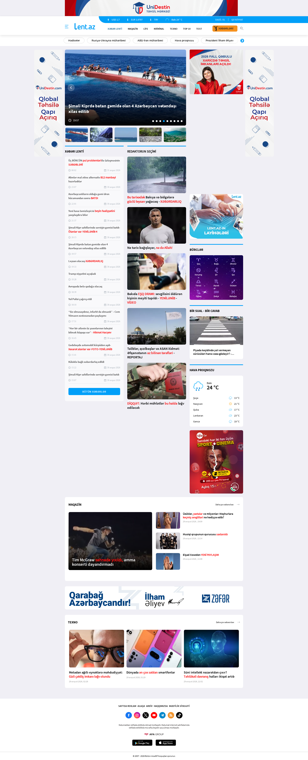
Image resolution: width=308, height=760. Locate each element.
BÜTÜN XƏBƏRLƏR (94, 391)
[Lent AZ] (85, 26)
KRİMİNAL (159, 28)
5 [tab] (167, 121)
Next (242, 41)
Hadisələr (74, 40)
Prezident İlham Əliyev (219, 40)
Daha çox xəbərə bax (224, 504)
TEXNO (173, 28)
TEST (199, 28)
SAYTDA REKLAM (127, 706)
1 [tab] (153, 121)
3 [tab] (160, 121)
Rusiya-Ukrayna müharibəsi (109, 40)
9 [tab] (182, 121)
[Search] (241, 28)
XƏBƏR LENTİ (74, 151)
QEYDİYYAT (237, 19)
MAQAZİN (133, 28)
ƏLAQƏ (141, 706)
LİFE (145, 28)
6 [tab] (171, 121)
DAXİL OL (220, 19)
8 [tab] (178, 121)
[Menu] (66, 27)
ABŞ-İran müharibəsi (150, 40)
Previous (66, 41)
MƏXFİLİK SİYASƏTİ (179, 706)
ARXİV (149, 706)
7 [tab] (174, 121)
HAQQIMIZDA (161, 706)
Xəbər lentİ (115, 28)
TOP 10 (187, 28)
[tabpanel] (125, 88)
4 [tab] (164, 121)
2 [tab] (157, 121)
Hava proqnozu (184, 40)
